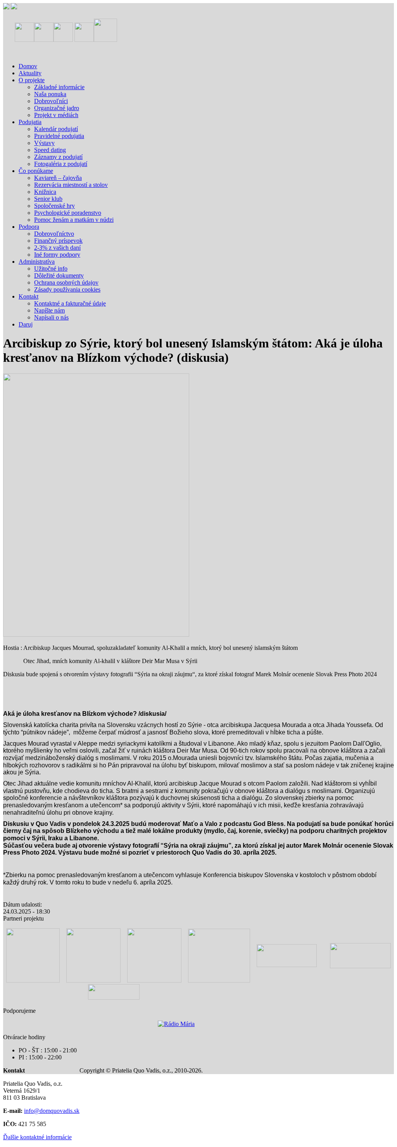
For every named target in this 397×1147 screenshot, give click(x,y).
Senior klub (48, 198)
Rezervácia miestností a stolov (71, 184)
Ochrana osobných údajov (66, 282)
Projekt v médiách (56, 115)
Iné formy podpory (57, 254)
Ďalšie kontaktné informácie (37, 1137)
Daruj (26, 324)
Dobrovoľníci (51, 101)
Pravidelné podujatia (59, 136)
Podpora (29, 226)
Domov (28, 66)
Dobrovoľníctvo (54, 233)
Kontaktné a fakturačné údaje (70, 303)
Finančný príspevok (58, 240)
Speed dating (50, 150)
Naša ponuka (50, 94)
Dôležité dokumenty (59, 275)
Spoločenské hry (54, 205)
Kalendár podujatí (56, 129)
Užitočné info (50, 268)
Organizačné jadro (56, 108)
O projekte (32, 80)
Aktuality (30, 73)
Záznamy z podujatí (58, 157)
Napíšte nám (49, 310)
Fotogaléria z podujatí (60, 164)
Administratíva (37, 261)
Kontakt (28, 296)
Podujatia (30, 122)
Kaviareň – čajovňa (58, 177)
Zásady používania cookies (67, 289)
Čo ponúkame (36, 171)
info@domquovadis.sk (51, 1110)
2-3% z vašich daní (57, 247)
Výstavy (44, 143)
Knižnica (45, 191)
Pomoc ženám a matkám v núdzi (74, 219)
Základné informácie (59, 87)
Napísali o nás (51, 317)
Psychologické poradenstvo (67, 212)
